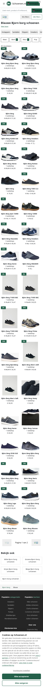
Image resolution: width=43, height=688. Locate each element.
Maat (5, 40)
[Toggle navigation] (3, 3)
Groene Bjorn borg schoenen (32, 560)
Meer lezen (4, 26)
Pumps (10, 612)
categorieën (15, 597)
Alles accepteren (21, 676)
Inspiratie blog (32, 629)
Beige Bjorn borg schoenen (32, 570)
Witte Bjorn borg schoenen (10, 560)
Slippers (11, 609)
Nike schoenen (32, 602)
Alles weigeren (21, 683)
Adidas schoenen (32, 605)
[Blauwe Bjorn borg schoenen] (36, 542)
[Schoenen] (4, 17)
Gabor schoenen (32, 619)
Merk (14, 40)
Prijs (35, 40)
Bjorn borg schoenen (10, 579)
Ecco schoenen (32, 615)
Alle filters (36, 17)
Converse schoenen (32, 612)
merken (36, 597)
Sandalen (10, 605)
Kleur (26, 40)
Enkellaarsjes (10, 615)
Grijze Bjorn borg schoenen (10, 570)
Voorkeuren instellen (21, 670)
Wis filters (25, 17)
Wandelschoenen (11, 619)
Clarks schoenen (32, 609)
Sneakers (34, 32)
